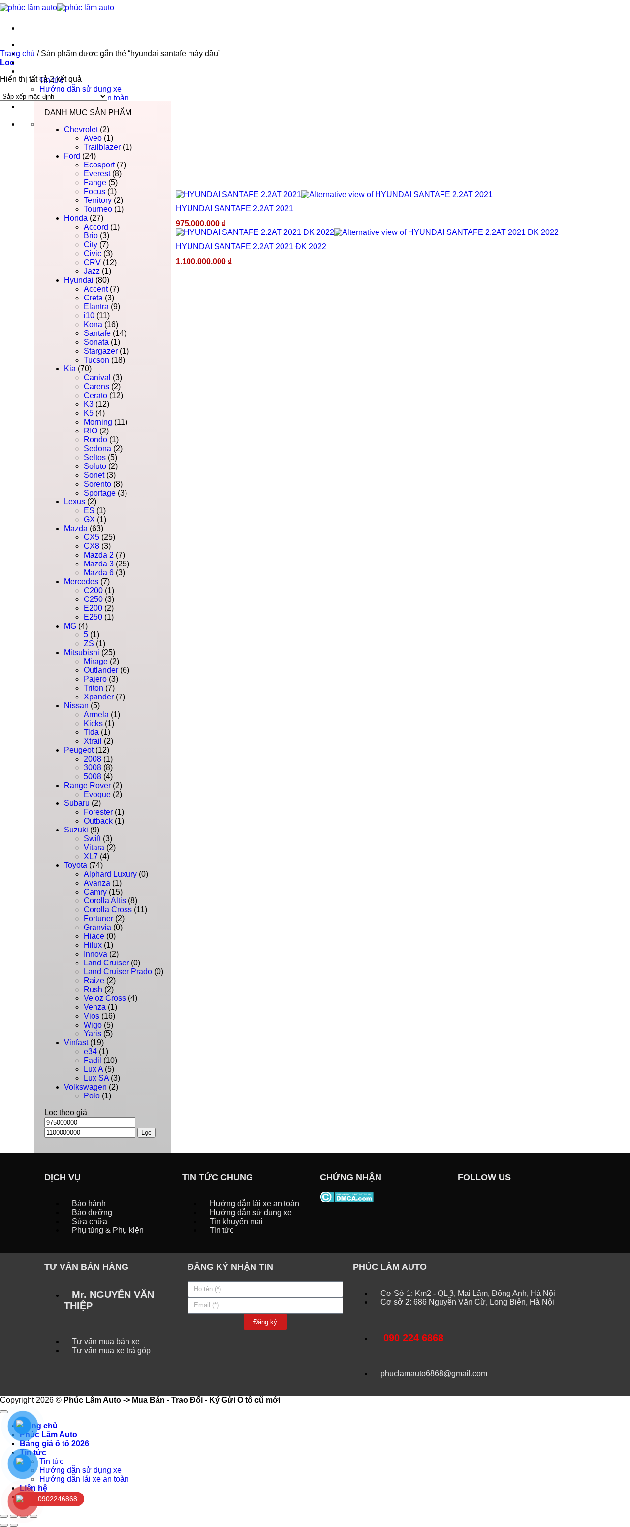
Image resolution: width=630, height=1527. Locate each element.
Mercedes (81, 581)
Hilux (93, 945)
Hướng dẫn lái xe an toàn (84, 1479)
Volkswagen (85, 1087)
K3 (89, 404)
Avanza (97, 883)
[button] (7, 62)
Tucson (96, 360)
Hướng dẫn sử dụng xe (80, 89)
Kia (70, 369)
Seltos (95, 457)
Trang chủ (39, 44)
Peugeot (79, 750)
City (90, 244)
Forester (98, 812)
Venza (95, 1007)
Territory (98, 200)
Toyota (75, 865)
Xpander (99, 697)
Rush (93, 989)
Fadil (92, 1060)
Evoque (97, 794)
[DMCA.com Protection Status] (347, 1196)
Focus (94, 191)
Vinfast (76, 1042)
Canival (97, 377)
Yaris (92, 1033)
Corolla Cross (108, 909)
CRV (92, 262)
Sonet (94, 475)
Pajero (95, 679)
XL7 (91, 856)
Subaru (77, 803)
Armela (96, 714)
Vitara (94, 847)
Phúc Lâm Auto (48, 1434)
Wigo (93, 1025)
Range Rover (87, 785)
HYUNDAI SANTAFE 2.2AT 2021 (234, 208)
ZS (89, 643)
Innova (95, 954)
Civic (92, 253)
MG (70, 626)
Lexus (74, 502)
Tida (91, 732)
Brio (91, 236)
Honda (76, 218)
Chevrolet (81, 129)
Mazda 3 (99, 564)
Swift (92, 838)
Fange (95, 182)
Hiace (94, 936)
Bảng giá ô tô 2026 (54, 62)
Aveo (93, 138)
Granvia (97, 927)
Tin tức (33, 71)
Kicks (93, 723)
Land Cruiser (106, 963)
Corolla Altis (105, 900)
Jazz (92, 271)
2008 (92, 759)
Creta (93, 298)
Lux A (93, 1069)
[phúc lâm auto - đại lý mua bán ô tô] (57, 7)
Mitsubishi (81, 652)
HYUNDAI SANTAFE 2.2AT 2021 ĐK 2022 (251, 246)
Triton (93, 688)
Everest (97, 173)
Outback (98, 821)
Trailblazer (102, 147)
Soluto (95, 466)
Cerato (95, 395)
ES (89, 510)
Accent (96, 289)
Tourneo (98, 209)
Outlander (101, 670)
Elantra (96, 306)
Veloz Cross (105, 998)
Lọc (146, 1132)
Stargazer (101, 351)
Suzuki (76, 830)
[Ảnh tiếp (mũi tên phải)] (14, 1525)
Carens (96, 386)
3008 (92, 768)
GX (89, 519)
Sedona (97, 448)
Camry (95, 892)
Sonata (96, 342)
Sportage (100, 493)
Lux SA (96, 1078)
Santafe (97, 333)
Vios (91, 1016)
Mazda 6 (99, 572)
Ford (72, 156)
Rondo (95, 439)
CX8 (91, 546)
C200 (93, 590)
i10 (89, 315)
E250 (93, 617)
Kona (93, 324)
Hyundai (79, 280)
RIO (90, 431)
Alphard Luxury (110, 874)
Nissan (76, 705)
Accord (96, 227)
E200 (93, 608)
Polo (92, 1096)
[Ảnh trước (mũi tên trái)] (4, 1525)
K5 (89, 413)
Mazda (76, 528)
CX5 (91, 537)
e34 (90, 1051)
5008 (92, 776)
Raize (94, 980)
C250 (93, 599)
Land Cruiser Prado (118, 971)
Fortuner (98, 918)
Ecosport (99, 165)
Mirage (96, 661)
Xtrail (93, 741)
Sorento (97, 484)
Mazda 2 (99, 555)
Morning (98, 422)
